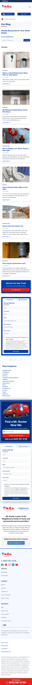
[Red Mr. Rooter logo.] (8, 509)
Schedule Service (9, 14)
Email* (5, 317)
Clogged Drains (6, 370)
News (4, 385)
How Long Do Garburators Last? (14, 263)
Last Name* (6, 311)
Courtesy (5, 374)
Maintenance (6, 383)
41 (21, 359)
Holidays (4, 379)
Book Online (16, 351)
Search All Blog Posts (7, 37)
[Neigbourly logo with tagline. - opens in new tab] (24, 509)
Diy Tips (4, 184)
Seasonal (5, 394)
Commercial (24, 299)
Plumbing (4, 70)
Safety (4, 392)
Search (27, 40)
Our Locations (5, 614)
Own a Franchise (6, 595)
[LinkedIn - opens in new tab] (13, 565)
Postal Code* (7, 330)
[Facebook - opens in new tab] (2, 565)
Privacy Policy (4, 645)
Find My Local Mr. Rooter (16, 435)
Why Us (3, 584)
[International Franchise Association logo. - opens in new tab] (4, 625)
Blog (2, 607)
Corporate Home (6, 621)
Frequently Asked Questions (10, 377)
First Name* (6, 304)
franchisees (8, 343)
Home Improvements (8, 381)
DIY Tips (4, 376)
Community (5, 372)
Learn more (5, 83)
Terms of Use (4, 642)
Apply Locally (5, 598)
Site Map (3, 617)
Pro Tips (4, 390)
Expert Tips (4, 610)
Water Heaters (6, 395)
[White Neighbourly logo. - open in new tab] (5, 1)
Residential (10, 299)
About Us (3, 588)
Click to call (17, 289)
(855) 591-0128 (20, 439)
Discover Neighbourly (15, 543)
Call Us (25, 14)
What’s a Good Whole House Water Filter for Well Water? (15, 74)
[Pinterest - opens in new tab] (6, 565)
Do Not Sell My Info (6, 651)
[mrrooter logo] (16, 554)
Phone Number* (7, 324)
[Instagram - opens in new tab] (9, 565)
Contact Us (4, 591)
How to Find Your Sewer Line (12, 226)
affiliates (20, 342)
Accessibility (4, 648)
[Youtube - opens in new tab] (16, 565)
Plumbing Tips (6, 146)
